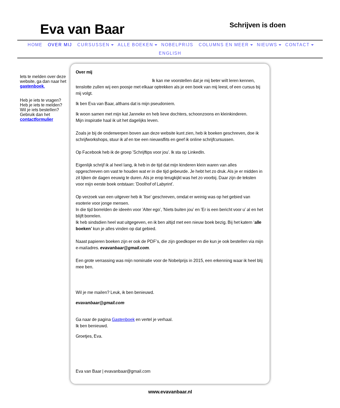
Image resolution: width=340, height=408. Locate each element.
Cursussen (93, 44)
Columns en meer (224, 44)
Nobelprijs (177, 44)
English (170, 53)
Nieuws (267, 44)
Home (35, 44)
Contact (297, 44)
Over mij (60, 44)
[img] (169, 22)
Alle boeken (135, 44)
